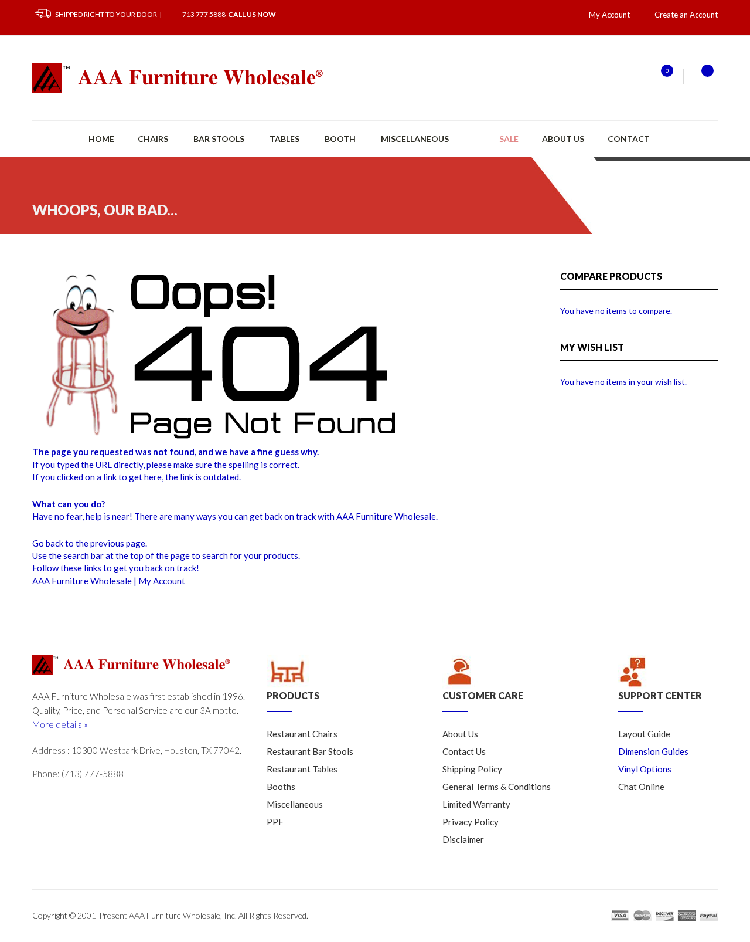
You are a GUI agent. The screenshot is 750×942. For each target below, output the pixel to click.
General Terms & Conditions (496, 786)
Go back (47, 543)
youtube (115, 799)
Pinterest (140, 799)
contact (629, 139)
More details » (60, 724)
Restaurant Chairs (302, 733)
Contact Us (464, 751)
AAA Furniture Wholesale (82, 580)
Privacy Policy (470, 821)
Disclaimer (463, 839)
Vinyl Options (644, 769)
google (66, 799)
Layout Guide (644, 733)
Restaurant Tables (302, 769)
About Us (563, 139)
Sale (509, 139)
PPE (275, 821)
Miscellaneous (295, 804)
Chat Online (641, 786)
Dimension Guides (653, 751)
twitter (41, 799)
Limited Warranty (476, 804)
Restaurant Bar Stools (310, 751)
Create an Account (686, 14)
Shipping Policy (472, 769)
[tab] (346, 683)
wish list (660, 76)
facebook (90, 799)
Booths (281, 786)
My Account (161, 580)
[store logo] (178, 78)
